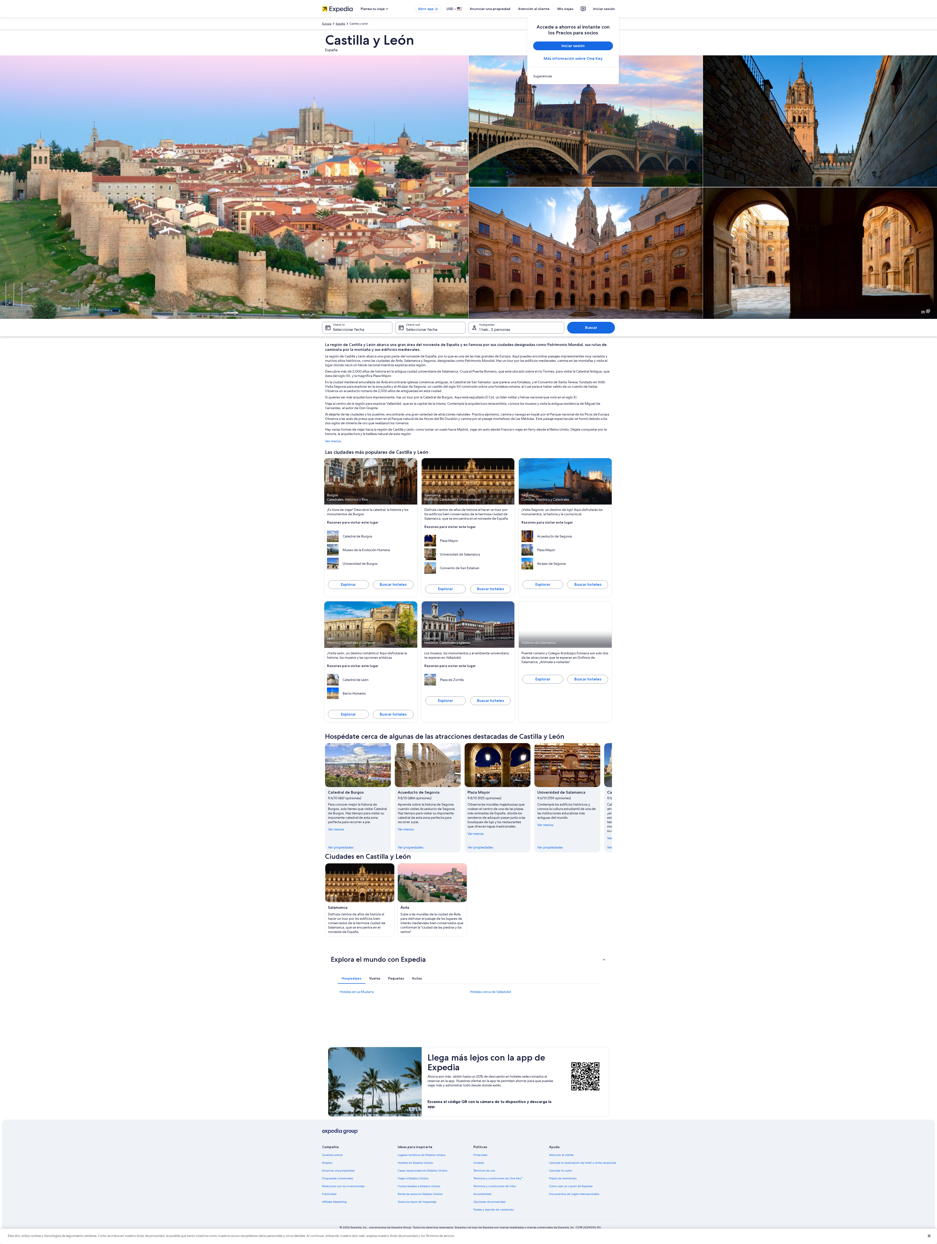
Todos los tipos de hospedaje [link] (417, 1202)
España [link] (340, 24)
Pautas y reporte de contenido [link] (493, 1210)
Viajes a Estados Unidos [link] (413, 1178)
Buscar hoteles (393, 584)
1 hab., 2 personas (494, 329)
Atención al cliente (534, 9)
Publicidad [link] (329, 1194)
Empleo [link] (327, 1163)
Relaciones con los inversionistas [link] (343, 1186)
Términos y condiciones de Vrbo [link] (494, 1186)
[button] (468, 959)
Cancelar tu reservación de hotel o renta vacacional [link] (582, 1163)
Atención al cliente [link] (561, 1155)
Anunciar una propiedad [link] (338, 1171)
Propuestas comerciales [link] (337, 1178)
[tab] (351, 978)
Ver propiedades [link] (341, 847)
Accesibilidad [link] (482, 1194)
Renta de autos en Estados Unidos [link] (420, 1194)
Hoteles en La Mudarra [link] (357, 992)
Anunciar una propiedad (490, 9)
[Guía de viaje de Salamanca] (360, 900)
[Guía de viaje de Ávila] (432, 900)
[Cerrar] (929, 1235)
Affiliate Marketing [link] (334, 1202)
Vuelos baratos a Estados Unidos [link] (419, 1186)
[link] (573, 76)
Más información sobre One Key (573, 58)
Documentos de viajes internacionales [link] (574, 1194)
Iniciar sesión (604, 9)
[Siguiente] (612, 798)
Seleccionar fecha (348, 329)
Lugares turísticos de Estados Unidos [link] (421, 1155)
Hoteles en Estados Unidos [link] (415, 1163)
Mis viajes (565, 9)
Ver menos (333, 441)
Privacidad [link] (480, 1155)
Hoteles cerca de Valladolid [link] (490, 992)
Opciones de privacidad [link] (489, 1202)
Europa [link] (326, 24)
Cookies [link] (478, 1163)
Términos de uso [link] (484, 1171)
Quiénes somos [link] (332, 1155)
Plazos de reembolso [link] (563, 1178)
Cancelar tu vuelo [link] (560, 1171)
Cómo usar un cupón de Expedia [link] (570, 1186)
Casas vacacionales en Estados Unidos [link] (422, 1171)
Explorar (348, 584)
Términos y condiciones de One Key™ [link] (498, 1178)
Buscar (591, 327)
